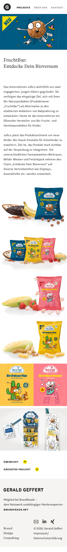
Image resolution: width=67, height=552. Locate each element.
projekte (23, 7)
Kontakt (57, 7)
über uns (40, 7)
